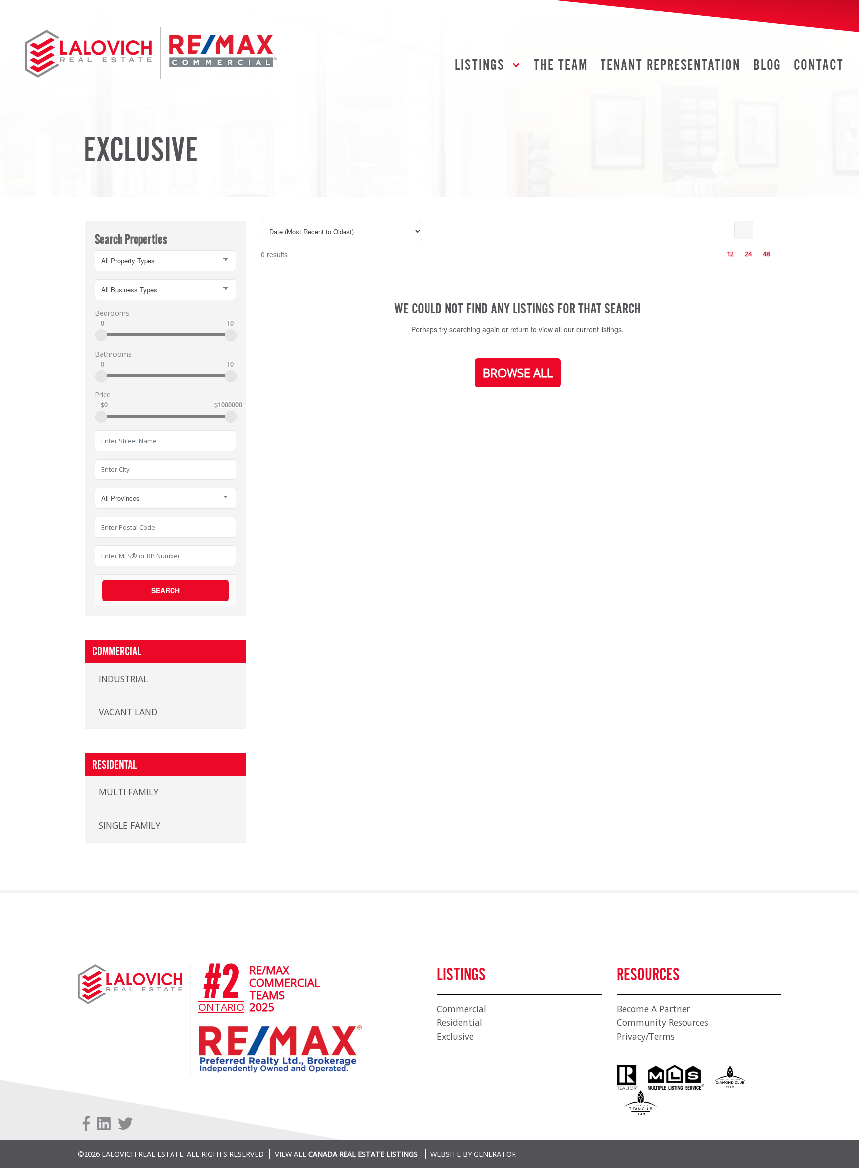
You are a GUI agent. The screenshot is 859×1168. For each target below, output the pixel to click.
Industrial (123, 679)
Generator (495, 1154)
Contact (819, 65)
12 (730, 253)
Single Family (129, 825)
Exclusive (455, 1036)
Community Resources (662, 1022)
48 (766, 253)
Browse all (518, 372)
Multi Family (128, 792)
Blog (767, 65)
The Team (561, 65)
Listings (480, 65)
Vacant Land (128, 712)
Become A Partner (653, 1008)
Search (165, 590)
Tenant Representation (670, 65)
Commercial (461, 1008)
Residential (459, 1022)
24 (748, 253)
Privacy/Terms (646, 1036)
